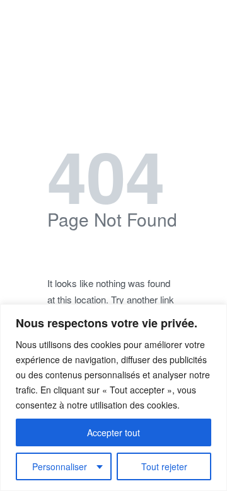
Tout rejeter (164, 466)
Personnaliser (59, 466)
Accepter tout (113, 432)
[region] (113, 397)
